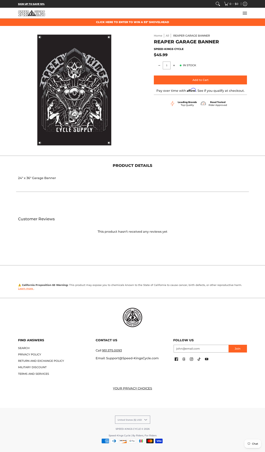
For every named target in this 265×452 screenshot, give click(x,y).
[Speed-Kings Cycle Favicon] (132, 317)
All (167, 35)
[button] (176, 359)
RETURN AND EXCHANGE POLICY (41, 361)
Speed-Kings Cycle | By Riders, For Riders (133, 435)
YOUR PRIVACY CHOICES (132, 388)
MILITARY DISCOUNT (32, 367)
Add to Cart (200, 80)
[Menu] (244, 13)
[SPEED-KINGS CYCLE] (31, 13)
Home (158, 35)
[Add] (174, 65)
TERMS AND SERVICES (33, 374)
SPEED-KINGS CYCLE (169, 49)
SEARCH (23, 348)
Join (238, 348)
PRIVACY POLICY (29, 354)
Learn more (26, 288)
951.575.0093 (112, 350)
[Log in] (245, 4)
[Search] (218, 4)
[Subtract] (159, 65)
